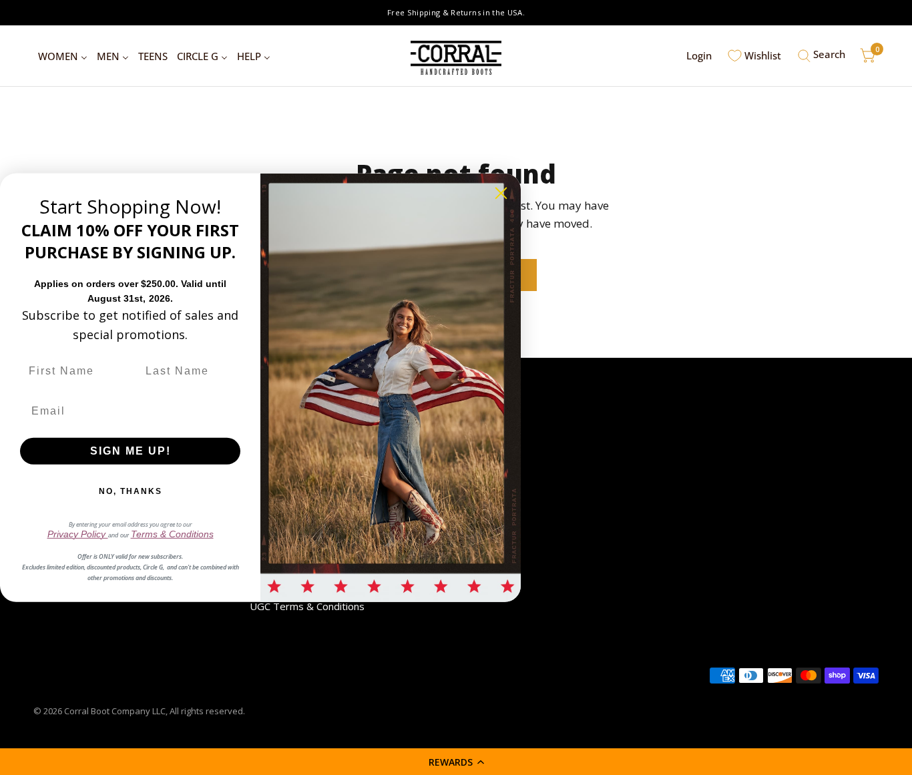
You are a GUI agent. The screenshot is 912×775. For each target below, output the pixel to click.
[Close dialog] (501, 193)
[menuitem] (63, 56)
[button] (456, 761)
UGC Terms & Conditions (307, 606)
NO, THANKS (130, 491)
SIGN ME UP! (130, 451)
